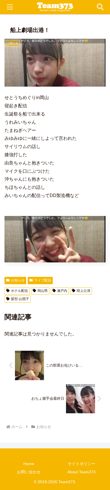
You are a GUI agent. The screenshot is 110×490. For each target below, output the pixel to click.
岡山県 (43, 291)
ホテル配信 (19, 291)
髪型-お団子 (20, 299)
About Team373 (81, 472)
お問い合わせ (29, 472)
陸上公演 (83, 291)
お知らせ (18, 280)
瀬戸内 (62, 291)
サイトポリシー (81, 463)
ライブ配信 (42, 280)
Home (28, 463)
